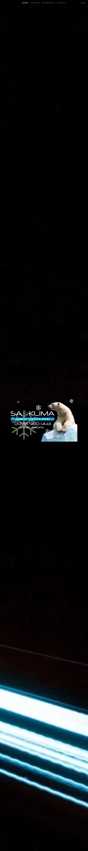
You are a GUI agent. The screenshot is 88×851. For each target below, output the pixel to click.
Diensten (35, 3)
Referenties (48, 3)
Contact (61, 3)
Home (25, 3)
